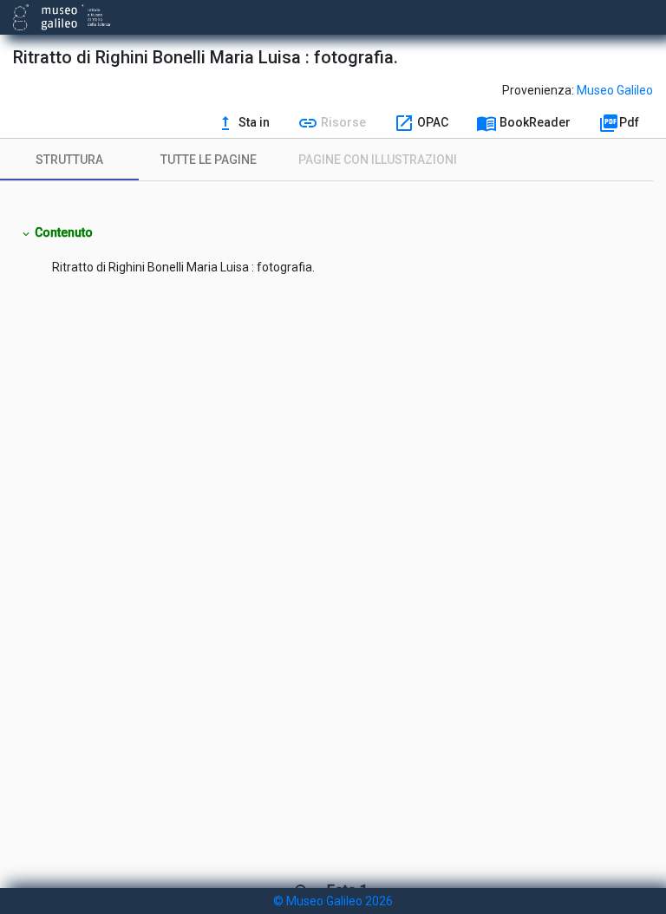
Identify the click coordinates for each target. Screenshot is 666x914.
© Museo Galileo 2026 (333, 901)
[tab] (69, 159)
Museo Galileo (615, 90)
